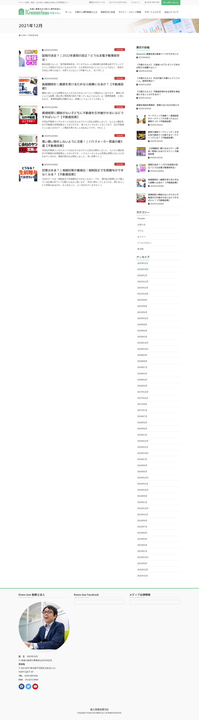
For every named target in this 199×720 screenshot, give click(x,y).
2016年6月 (142, 422)
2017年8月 (142, 404)
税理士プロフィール (97, 2)
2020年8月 (142, 324)
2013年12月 (142, 508)
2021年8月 (142, 306)
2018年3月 (142, 386)
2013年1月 (142, 551)
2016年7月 (142, 416)
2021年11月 (142, 287)
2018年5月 (142, 373)
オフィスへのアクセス (118, 2)
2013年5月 (142, 539)
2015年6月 (142, 465)
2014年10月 (142, 490)
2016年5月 (142, 428)
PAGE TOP (191, 695)
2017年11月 (142, 398)
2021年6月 (142, 312)
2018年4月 (142, 379)
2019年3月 (142, 337)
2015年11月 (142, 447)
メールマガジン (144, 243)
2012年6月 (142, 563)
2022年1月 (142, 275)
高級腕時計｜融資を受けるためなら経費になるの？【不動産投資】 (163, 181)
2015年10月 (142, 453)
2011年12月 (142, 569)
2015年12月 (142, 441)
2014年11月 (142, 484)
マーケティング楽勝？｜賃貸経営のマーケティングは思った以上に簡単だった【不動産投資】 (163, 118)
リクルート (135, 2)
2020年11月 (142, 318)
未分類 (140, 249)
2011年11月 (142, 576)
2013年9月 (142, 520)
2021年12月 (142, 281)
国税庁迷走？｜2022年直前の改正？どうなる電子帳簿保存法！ (163, 166)
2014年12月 (142, 477)
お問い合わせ (172, 2)
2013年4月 (142, 545)
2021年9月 (142, 300)
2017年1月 (142, 410)
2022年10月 (142, 269)
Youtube (119, 49)
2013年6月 (142, 533)
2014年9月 (142, 496)
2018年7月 (142, 367)
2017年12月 (142, 392)
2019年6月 (142, 330)
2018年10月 (142, 349)
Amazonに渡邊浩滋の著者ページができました (157, 54)
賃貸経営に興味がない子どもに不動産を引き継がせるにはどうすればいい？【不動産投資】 (163, 197)
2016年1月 (142, 435)
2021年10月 (142, 294)
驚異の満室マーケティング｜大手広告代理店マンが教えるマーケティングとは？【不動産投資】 (163, 135)
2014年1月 (142, 502)
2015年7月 (142, 459)
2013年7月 (142, 527)
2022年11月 (142, 263)
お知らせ (141, 224)
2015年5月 (142, 471)
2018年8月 (142, 361)
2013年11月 (142, 514)
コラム (140, 230)
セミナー (141, 237)
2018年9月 (142, 355)
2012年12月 (142, 557)
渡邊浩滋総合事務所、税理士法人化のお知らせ (157, 105)
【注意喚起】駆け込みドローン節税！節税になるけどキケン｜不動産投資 (163, 151)
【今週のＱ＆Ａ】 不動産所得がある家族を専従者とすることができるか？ (158, 93)
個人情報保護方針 (99, 709)
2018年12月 (142, 343)
